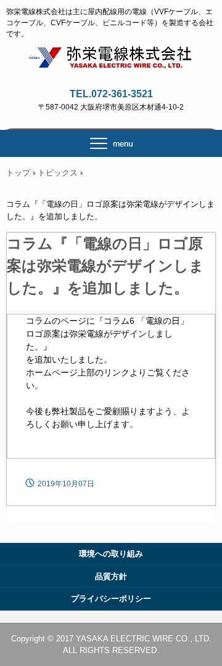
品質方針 (111, 576)
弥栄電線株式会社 (111, 56)
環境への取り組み (111, 553)
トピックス (58, 172)
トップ (18, 172)
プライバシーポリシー (111, 598)
